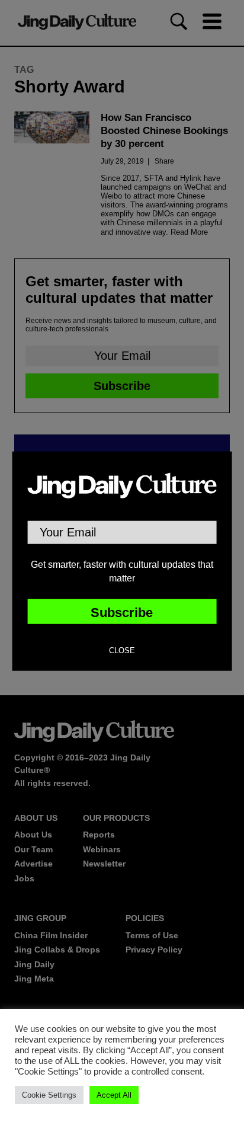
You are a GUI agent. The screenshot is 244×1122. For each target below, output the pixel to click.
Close (122, 651)
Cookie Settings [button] (49, 1095)
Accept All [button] (114, 1095)
